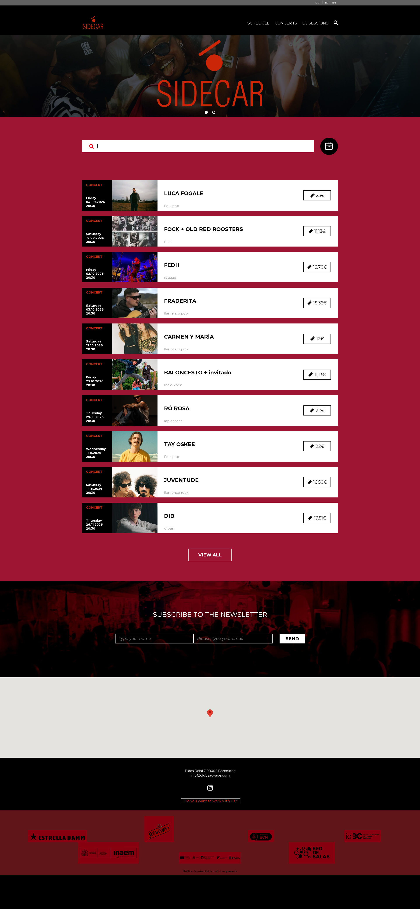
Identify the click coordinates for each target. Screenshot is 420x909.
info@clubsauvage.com (210, 775)
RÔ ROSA (176, 408)
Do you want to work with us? (210, 801)
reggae (170, 277)
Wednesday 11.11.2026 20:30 (96, 453)
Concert (94, 185)
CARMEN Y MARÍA (189, 337)
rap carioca (173, 421)
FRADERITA (180, 301)
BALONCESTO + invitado (197, 372)
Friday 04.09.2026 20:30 (95, 202)
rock (168, 242)
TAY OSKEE (179, 444)
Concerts (286, 23)
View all (210, 555)
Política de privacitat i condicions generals (210, 871)
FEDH (171, 265)
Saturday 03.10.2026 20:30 (95, 309)
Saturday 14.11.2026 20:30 (94, 489)
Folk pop (171, 206)
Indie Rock (173, 385)
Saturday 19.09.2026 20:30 (95, 238)
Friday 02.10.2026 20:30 (95, 274)
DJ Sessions (315, 23)
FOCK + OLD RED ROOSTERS (203, 229)
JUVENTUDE (181, 480)
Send (292, 638)
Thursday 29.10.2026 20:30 (95, 417)
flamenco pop (176, 313)
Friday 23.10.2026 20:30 (94, 381)
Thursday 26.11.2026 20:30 (94, 524)
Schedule (258, 23)
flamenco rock (176, 492)
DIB (169, 516)
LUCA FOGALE (183, 193)
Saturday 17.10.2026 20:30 (94, 345)
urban (169, 528)
